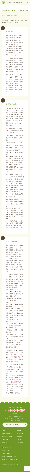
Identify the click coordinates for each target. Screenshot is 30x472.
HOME (4, 430)
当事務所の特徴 (6, 433)
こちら (13, 289)
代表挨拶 (4, 442)
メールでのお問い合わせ (11, 424)
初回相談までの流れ (7, 436)
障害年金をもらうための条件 (9, 459)
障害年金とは (5, 450)
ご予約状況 (5, 439)
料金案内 (19, 430)
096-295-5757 (16, 410)
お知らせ (19, 439)
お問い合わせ (20, 442)
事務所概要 (19, 436)
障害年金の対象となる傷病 (9, 456)
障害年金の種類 (6, 453)
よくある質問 (20, 433)
